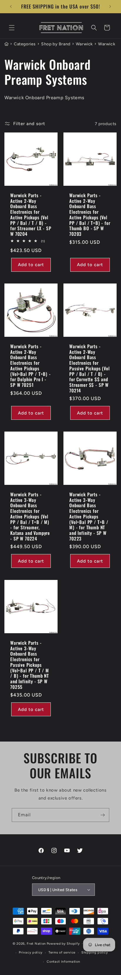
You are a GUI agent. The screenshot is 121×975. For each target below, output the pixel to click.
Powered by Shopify (63, 944)
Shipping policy (94, 952)
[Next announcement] (110, 6)
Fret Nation (36, 944)
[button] (11, 27)
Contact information (63, 962)
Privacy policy (31, 952)
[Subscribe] (102, 815)
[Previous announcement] (10, 6)
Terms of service (61, 952)
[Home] (6, 44)
